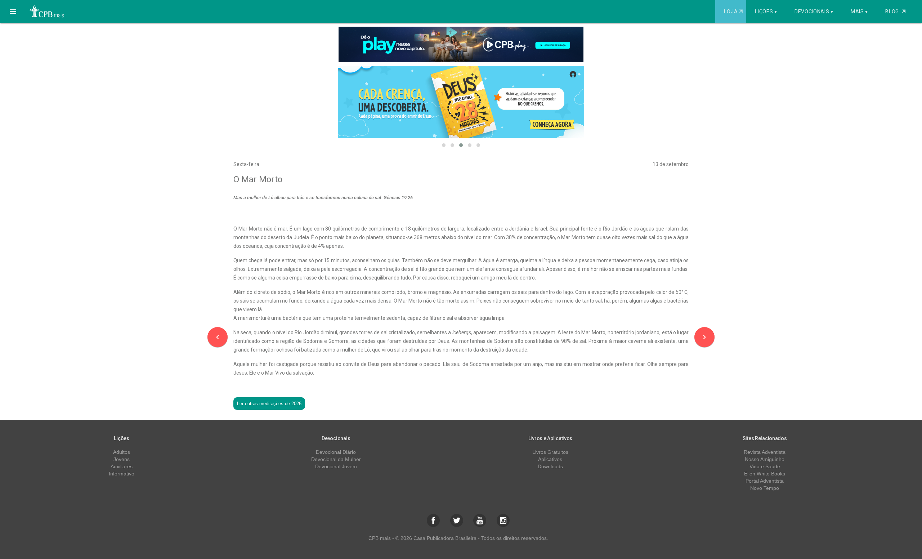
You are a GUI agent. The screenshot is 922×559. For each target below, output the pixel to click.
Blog (895, 11)
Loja (733, 11)
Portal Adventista (765, 481)
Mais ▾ (859, 11)
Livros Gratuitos (550, 452)
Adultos (121, 452)
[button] (13, 11)
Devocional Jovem (336, 466)
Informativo (121, 474)
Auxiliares (122, 466)
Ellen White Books (764, 474)
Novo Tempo (764, 488)
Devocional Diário (336, 452)
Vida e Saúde (764, 466)
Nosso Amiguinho (764, 459)
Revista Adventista (765, 452)
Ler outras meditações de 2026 (269, 403)
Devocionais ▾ (814, 11)
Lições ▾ (766, 11)
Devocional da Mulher (336, 459)
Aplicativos (550, 459)
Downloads (550, 466)
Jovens (121, 459)
